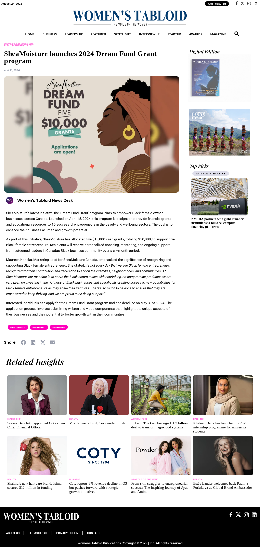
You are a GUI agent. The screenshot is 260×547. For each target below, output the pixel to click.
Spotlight (122, 34)
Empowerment (39, 327)
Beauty (73, 419)
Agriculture (139, 419)
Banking (198, 419)
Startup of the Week (144, 479)
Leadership (74, 34)
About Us (13, 533)
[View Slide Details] (219, 132)
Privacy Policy (67, 533)
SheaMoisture (58, 327)
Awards (195, 34)
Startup (174, 34)
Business (49, 34)
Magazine (218, 34)
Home (29, 34)
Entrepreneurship (19, 44)
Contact (93, 533)
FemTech (202, 173)
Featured (98, 34)
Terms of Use (38, 533)
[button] (23, 342)
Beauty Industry (18, 327)
